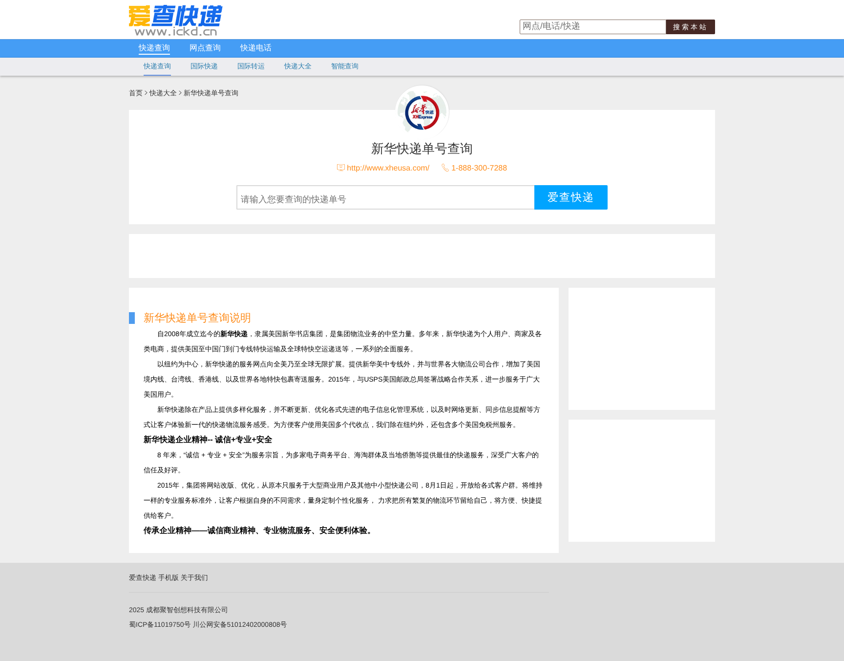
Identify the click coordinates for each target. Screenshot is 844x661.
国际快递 (204, 66)
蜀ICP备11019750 (156, 624)
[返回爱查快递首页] (176, 33)
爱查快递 (142, 577)
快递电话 (256, 48)
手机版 (168, 577)
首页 (136, 93)
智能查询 (345, 66)
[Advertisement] (366, 256)
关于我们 (194, 577)
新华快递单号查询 (211, 93)
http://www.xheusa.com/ (388, 168)
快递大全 (298, 66)
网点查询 (205, 48)
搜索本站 (690, 27)
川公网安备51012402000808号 (239, 624)
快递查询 (154, 48)
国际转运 (251, 66)
